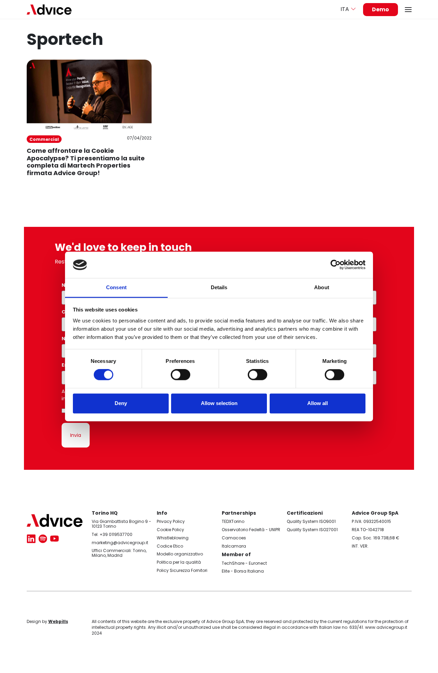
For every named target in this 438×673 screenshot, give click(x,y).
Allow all (317, 403)
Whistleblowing (173, 538)
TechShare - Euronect (244, 563)
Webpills (58, 621)
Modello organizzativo (180, 554)
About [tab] (321, 287)
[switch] (180, 374)
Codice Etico (170, 546)
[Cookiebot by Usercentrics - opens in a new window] (335, 265)
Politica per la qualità (179, 562)
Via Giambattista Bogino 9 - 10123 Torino (121, 523)
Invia (75, 435)
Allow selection (219, 403)
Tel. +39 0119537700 (112, 534)
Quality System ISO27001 (312, 530)
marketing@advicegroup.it (120, 543)
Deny (121, 403)
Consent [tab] (116, 287)
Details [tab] (219, 287)
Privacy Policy (171, 521)
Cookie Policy (170, 530)
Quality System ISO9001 (311, 521)
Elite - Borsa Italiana (243, 571)
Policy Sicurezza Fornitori (182, 570)
